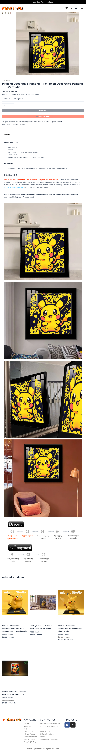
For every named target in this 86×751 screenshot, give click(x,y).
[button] (76, 9)
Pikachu (30, 121)
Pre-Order (22, 124)
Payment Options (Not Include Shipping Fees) (20, 94)
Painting (25, 121)
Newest (19, 121)
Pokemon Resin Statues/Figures (45, 121)
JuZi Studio (6, 81)
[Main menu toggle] (82, 8)
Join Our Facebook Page (43, 2)
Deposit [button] (7, 99)
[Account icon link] (72, 8)
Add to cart (43, 110)
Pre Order (60, 121)
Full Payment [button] (18, 99)
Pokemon (15, 124)
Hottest (12, 121)
